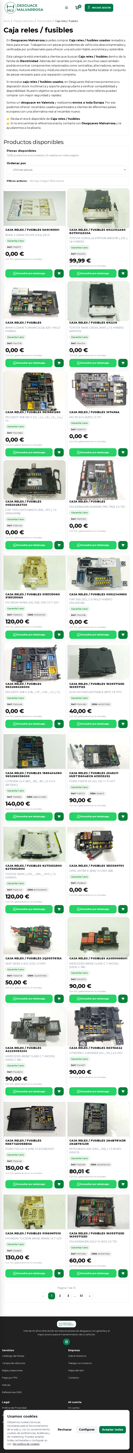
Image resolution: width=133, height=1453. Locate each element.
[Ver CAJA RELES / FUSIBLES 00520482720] (59, 545)
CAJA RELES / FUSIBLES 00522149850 (98, 594)
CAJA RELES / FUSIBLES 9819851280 (32, 412)
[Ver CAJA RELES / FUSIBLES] (59, 363)
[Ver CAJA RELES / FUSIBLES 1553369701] (123, 909)
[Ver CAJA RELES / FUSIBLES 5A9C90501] (59, 273)
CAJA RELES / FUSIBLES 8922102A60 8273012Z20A (97, 231)
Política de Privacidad (14, 1407)
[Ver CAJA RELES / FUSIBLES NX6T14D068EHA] (59, 1184)
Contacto (73, 1377)
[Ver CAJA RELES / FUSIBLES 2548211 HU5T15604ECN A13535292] (123, 816)
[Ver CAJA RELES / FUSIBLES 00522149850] (123, 635)
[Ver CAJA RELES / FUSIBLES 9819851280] (59, 452)
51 (81, 1295)
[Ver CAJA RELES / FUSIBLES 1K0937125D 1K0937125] (123, 724)
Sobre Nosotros (77, 1355)
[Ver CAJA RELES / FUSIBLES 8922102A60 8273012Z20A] (123, 273)
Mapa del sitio (76, 1370)
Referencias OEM (12, 1392)
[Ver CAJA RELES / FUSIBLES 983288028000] (59, 724)
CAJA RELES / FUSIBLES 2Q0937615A (33, 958)
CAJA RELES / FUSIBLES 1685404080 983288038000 (33, 774)
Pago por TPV (9, 1377)
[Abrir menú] (66, 7)
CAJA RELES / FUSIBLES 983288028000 (23, 685)
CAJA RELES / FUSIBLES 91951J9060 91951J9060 (32, 596)
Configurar (87, 1429)
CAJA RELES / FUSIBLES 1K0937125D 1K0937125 (96, 685)
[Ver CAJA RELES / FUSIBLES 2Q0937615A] (59, 999)
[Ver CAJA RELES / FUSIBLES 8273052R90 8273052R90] (59, 909)
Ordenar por (16, 163)
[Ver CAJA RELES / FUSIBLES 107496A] (123, 452)
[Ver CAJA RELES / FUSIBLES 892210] (123, 363)
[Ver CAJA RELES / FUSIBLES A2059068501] (123, 999)
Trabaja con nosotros (80, 1363)
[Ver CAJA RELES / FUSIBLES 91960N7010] (59, 1273)
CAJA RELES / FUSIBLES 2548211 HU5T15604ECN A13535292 (93, 774)
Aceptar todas (112, 1429)
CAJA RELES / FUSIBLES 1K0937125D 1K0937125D (96, 1235)
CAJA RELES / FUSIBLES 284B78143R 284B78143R (97, 1142)
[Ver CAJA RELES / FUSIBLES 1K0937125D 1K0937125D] (123, 1273)
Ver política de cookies (26, 1444)
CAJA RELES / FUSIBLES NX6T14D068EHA (23, 1142)
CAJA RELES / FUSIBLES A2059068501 (98, 958)
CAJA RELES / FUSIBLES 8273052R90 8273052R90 (33, 867)
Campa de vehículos (13, 1363)
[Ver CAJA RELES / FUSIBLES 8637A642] (123, 1091)
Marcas (6, 1385)
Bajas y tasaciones (12, 1370)
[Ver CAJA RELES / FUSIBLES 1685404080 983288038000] (59, 816)
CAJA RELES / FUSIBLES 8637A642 (95, 1048)
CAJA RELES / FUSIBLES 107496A (94, 412)
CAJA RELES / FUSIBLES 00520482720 (23, 503)
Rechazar (65, 1429)
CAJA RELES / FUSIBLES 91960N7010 (33, 1233)
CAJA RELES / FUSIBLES (23, 322)
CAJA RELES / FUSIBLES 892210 (93, 322)
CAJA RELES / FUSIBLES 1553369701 (96, 865)
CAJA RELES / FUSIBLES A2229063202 (23, 1049)
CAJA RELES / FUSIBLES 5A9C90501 (32, 229)
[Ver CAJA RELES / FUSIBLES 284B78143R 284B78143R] (123, 1184)
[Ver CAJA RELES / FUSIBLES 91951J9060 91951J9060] (59, 635)
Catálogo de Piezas (13, 1355)
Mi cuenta (73, 1407)
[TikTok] (66, 1341)
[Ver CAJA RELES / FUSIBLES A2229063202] (59, 1091)
